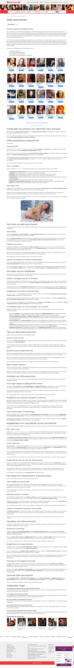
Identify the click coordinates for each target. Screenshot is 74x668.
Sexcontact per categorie (11, 648)
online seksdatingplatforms (37, 445)
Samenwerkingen (52, 651)
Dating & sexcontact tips (13, 16)
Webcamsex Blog (10, 655)
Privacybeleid (51, 648)
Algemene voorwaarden (53, 647)
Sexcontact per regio (10, 647)
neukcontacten (19, 168)
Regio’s (41, 2)
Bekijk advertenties (35, 2)
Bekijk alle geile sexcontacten (37, 125)
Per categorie (46, 2)
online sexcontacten (12, 293)
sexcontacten (38, 158)
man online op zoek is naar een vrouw (21, 431)
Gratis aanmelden (54, 2)
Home (28, 2)
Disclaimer (50, 650)
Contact (50, 652)
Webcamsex (9, 652)
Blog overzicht (9, 657)
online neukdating (17, 149)
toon (16, 24)
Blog (64, 2)
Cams (60, 2)
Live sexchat (9, 654)
